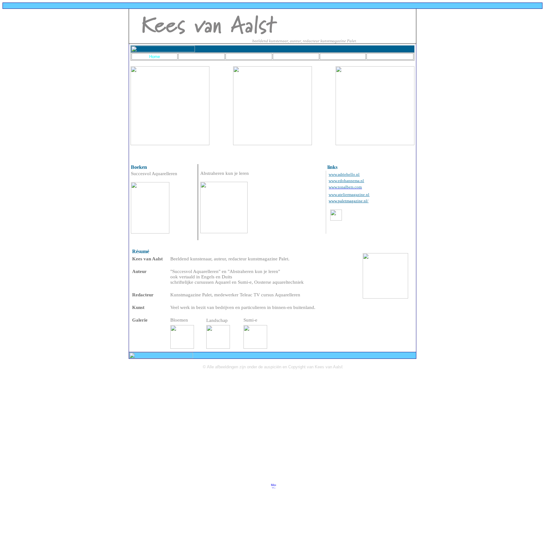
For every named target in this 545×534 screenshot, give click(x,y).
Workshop (390, 56)
